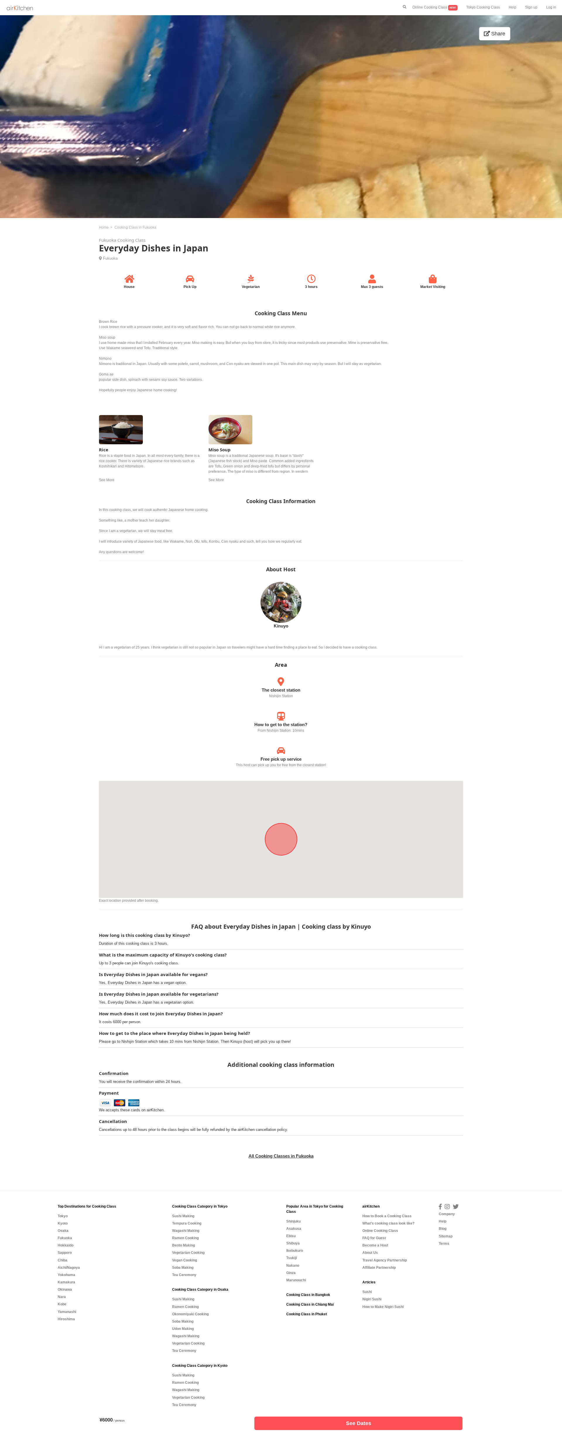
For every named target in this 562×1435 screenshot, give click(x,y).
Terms (444, 1244)
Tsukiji (291, 1258)
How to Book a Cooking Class (387, 1216)
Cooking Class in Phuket (306, 1314)
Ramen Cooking (185, 1238)
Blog (442, 1229)
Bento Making (183, 1245)
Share (497, 34)
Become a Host (375, 1245)
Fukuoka (110, 258)
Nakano (292, 1265)
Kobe (62, 1304)
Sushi (367, 1292)
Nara (62, 1297)
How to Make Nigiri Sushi (383, 1307)
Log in (551, 7)
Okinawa (65, 1289)
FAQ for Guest (374, 1238)
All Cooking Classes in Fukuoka (281, 1155)
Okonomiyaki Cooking (190, 1314)
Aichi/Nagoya (69, 1268)
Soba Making (182, 1268)
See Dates (358, 1423)
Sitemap (446, 1236)
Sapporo (65, 1253)
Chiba (62, 1260)
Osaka (63, 1231)
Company (447, 1214)
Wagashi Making (185, 1231)
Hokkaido (65, 1245)
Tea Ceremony (184, 1275)
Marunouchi (296, 1280)
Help (512, 7)
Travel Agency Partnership (384, 1260)
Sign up (531, 7)
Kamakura (66, 1282)
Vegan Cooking (184, 1260)
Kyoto (63, 1223)
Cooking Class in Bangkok (308, 1295)
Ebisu (291, 1236)
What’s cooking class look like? (388, 1223)
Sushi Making (183, 1216)
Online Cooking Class (434, 7)
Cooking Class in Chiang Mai (310, 1304)
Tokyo (63, 1216)
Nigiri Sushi (371, 1299)
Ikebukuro (294, 1251)
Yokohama (66, 1275)
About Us (370, 1253)
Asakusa (293, 1229)
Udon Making (183, 1329)
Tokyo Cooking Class (483, 7)
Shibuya (293, 1243)
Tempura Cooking (186, 1223)
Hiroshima (66, 1319)
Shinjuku (293, 1221)
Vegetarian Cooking (188, 1253)
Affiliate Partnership (379, 1268)
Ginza (291, 1273)
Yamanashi (67, 1312)
